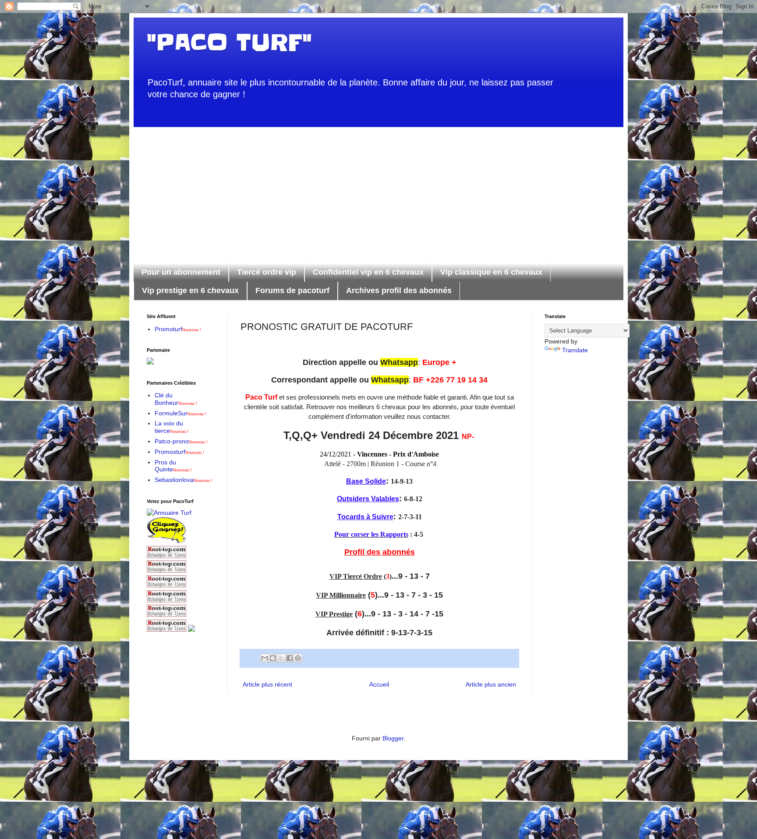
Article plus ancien (491, 684)
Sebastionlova (183, 479)
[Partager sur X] (281, 658)
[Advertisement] (378, 188)
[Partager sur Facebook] (289, 658)
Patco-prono (181, 441)
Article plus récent (267, 684)
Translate (575, 350)
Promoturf (178, 329)
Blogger (392, 738)
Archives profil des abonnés (399, 290)
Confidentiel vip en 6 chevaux (368, 272)
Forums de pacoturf (292, 290)
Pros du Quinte (173, 466)
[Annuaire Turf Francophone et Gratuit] (169, 512)
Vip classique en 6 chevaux (491, 272)
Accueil (379, 684)
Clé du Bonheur (176, 399)
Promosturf (179, 451)
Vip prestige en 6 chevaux (190, 290)
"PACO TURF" (229, 42)
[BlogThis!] (273, 658)
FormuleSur (180, 413)
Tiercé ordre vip (266, 272)
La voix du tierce (172, 427)
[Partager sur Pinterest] (298, 658)
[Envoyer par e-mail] (264, 658)
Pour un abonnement (180, 272)
